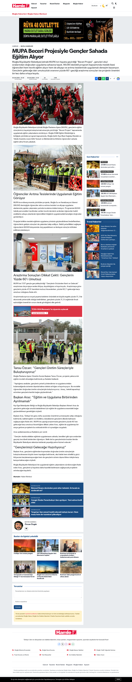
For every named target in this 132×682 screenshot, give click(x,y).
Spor (102, 209)
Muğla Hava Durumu (48, 650)
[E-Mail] (26, 528)
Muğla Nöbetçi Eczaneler (22, 650)
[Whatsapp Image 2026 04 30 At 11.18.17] (47, 341)
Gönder (18, 607)
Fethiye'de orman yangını (23, 553)
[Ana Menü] (113, 8)
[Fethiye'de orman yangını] (24, 546)
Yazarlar (43, 4)
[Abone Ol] (118, 78)
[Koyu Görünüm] (115, 4)
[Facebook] (59, 644)
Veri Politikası (80, 679)
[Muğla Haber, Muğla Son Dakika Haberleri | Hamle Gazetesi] (21, 5)
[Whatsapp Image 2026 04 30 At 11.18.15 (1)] (47, 168)
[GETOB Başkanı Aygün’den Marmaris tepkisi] (48, 546)
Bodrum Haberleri (107, 171)
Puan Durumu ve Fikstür (21, 655)
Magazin (66, 4)
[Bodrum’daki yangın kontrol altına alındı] (71, 567)
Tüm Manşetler (46, 655)
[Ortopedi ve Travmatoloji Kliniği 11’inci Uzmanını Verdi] (24, 567)
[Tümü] (117, 157)
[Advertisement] (102, 117)
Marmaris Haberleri (107, 190)
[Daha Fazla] (107, 78)
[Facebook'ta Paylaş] (96, 78)
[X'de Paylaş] (99, 78)
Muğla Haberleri (27, 46)
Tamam (118, 679)
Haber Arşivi (100, 655)
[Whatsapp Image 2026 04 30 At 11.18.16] (47, 252)
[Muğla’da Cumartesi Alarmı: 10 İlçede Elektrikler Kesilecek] (48, 567)
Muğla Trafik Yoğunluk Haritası (105, 650)
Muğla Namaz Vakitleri (76, 650)
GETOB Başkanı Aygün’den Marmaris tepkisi (109, 195)
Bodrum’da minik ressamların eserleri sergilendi (109, 175)
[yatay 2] (66, 30)
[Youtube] (69, 644)
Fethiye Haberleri (106, 181)
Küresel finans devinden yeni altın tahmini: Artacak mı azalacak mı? (108, 166)
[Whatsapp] (73, 644)
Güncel (34, 4)
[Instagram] (66, 644)
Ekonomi (104, 162)
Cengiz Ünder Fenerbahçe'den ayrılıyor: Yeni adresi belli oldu (109, 214)
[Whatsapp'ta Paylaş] (103, 78)
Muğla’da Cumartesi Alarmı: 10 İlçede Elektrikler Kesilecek (47, 576)
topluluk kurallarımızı (31, 613)
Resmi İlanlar (55, 4)
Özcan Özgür (31, 524)
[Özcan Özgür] (18, 525)
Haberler (15, 46)
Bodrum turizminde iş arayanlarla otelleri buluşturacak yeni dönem (69, 555)
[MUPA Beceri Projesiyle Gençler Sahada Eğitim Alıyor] (47, 104)
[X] (62, 644)
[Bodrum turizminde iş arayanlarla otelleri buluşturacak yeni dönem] (71, 546)
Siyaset (34, 8)
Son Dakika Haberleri (75, 655)
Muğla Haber (78, 4)
